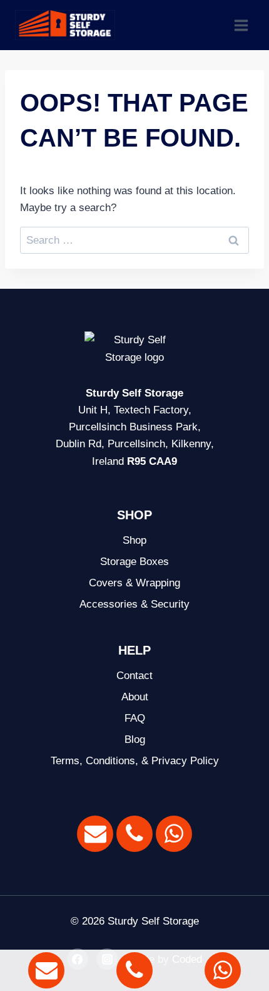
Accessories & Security (134, 604)
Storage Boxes (134, 562)
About (134, 697)
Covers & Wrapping (134, 583)
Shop (134, 540)
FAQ (134, 718)
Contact (134, 676)
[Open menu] (241, 25)
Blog (134, 739)
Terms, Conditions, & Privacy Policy (135, 761)
